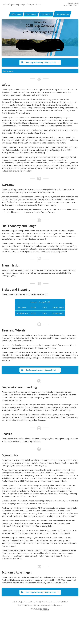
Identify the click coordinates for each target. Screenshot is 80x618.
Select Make (16, 14)
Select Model (31, 14)
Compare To (46, 14)
